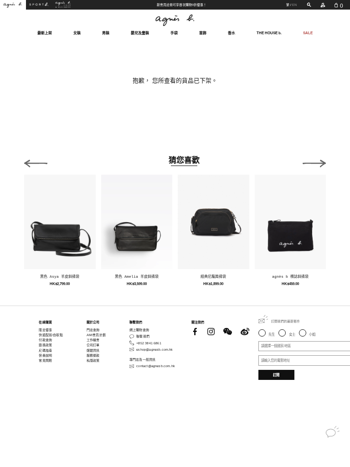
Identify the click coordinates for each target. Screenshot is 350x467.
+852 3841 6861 (148, 343)
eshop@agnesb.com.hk (154, 349)
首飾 (202, 33)
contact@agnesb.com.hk (155, 366)
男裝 (105, 33)
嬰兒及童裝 (140, 33)
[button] (35, 161)
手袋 (174, 33)
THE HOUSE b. (269, 33)
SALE (308, 33)
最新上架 (44, 33)
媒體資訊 (93, 350)
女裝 (77, 33)
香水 (231, 33)
